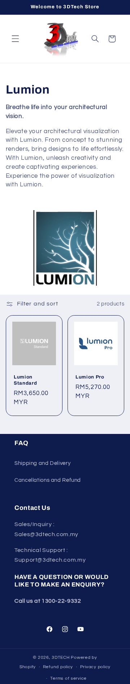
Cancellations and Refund (47, 480)
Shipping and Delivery (42, 463)
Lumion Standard (25, 379)
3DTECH (61, 658)
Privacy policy (95, 667)
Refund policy (58, 667)
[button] (15, 39)
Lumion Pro (89, 376)
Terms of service (68, 678)
